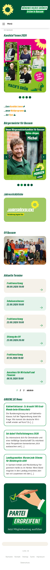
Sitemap (25, 557)
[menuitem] (9, 557)
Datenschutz (25, 563)
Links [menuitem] (24, 551)
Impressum (41, 557)
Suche (32, 557)
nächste (30, 390)
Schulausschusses (15, 301)
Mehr (25, 290)
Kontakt (17, 557)
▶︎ (44, 69)
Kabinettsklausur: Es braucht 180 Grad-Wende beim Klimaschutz (25, 408)
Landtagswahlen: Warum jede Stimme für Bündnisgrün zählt (24, 459)
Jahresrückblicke (13, 194)
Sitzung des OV (14, 336)
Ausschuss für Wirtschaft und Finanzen (21, 374)
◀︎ (6, 69)
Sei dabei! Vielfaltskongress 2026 (22, 433)
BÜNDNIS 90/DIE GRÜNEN (34, 8)
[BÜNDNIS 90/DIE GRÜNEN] (8, 10)
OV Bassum (8, 30)
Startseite (9, 557)
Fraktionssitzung (15, 283)
